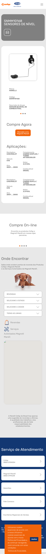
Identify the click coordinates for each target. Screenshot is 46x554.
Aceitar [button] (34, 539)
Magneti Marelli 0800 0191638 (9, 475)
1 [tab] (20, 113)
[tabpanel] (23, 98)
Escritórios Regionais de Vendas (16, 515)
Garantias (7, 488)
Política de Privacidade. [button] (17, 551)
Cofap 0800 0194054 (9, 461)
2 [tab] (23, 113)
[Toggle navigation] (42, 4)
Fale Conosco (8, 501)
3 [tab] (25, 113)
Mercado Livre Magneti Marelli (23, 133)
